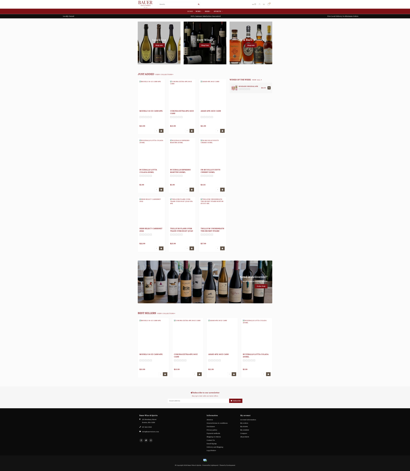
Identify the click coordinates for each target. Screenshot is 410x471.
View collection (163, 74)
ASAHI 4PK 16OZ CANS (211, 111)
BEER (207, 11)
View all (256, 80)
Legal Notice (211, 450)
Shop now (159, 45)
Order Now (261, 286)
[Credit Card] (205, 460)
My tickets (244, 426)
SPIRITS (217, 11)
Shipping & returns (214, 437)
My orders (244, 423)
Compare (243, 433)
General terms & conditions (217, 423)
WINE (198, 11)
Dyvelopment (230, 465)
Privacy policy (212, 430)
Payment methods (213, 433)
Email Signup (212, 443)
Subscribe (237, 401)
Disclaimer (211, 426)
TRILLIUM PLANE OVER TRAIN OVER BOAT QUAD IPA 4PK (181, 231)
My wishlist (244, 430)
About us (210, 420)
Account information (248, 420)
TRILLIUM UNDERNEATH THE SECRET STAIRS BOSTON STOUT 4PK (212, 231)
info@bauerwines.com (150, 432)
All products (244, 437)
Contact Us (211, 440)
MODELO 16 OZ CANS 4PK (151, 111)
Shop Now (205, 45)
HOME (190, 11)
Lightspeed (214, 465)
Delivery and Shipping (215, 447)
